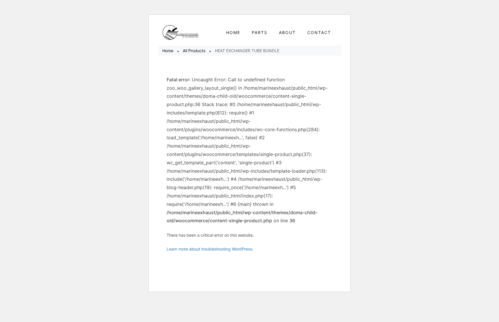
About (287, 32)
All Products (194, 50)
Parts (259, 32)
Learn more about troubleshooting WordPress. (210, 248)
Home (167, 50)
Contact (319, 32)
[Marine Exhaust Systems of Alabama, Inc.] (181, 32)
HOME (233, 32)
